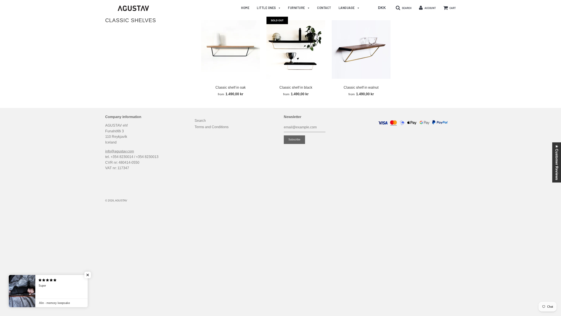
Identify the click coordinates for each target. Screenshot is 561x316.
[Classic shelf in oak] (230, 50)
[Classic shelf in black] (295, 50)
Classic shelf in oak (230, 87)
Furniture (297, 8)
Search (200, 120)
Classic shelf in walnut (361, 87)
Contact (324, 8)
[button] (87, 275)
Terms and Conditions (212, 127)
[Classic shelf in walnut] (361, 50)
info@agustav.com (119, 151)
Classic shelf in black (295, 87)
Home (245, 8)
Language (347, 8)
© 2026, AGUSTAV (116, 200)
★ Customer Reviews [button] (557, 162)
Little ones (267, 8)
